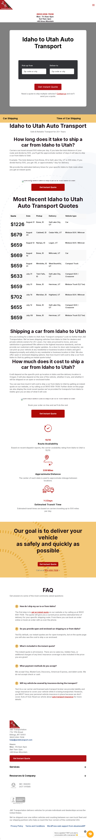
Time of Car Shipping (69, 118)
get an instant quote (40, 612)
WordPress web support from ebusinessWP (66, 826)
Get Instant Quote (48, 86)
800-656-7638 (51, 570)
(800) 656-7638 (45, 14)
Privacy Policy (17, 826)
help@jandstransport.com (21, 740)
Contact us (61, 94)
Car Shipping (10, 118)
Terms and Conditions (35, 826)
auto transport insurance (62, 697)
